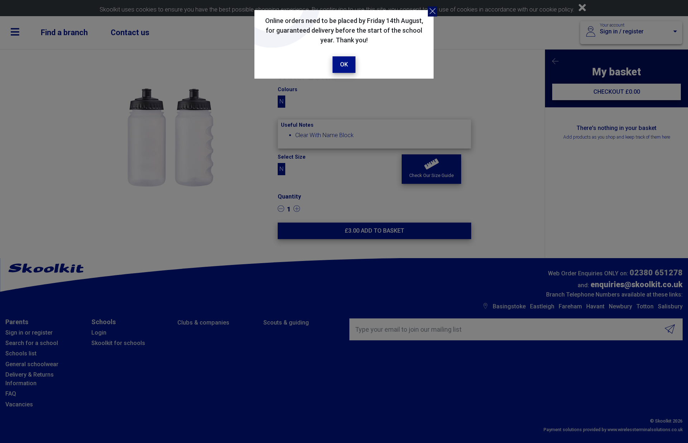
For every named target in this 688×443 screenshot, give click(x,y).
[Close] (432, 11)
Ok (344, 64)
